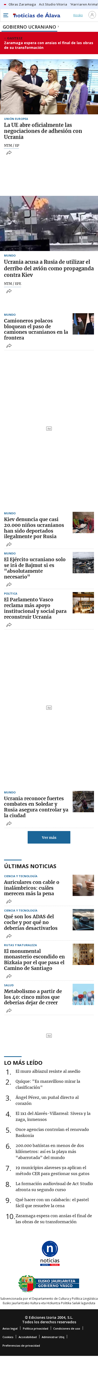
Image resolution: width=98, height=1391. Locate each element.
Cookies (8, 1337)
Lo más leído (23, 1062)
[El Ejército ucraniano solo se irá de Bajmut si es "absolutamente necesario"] (83, 562)
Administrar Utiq (53, 1337)
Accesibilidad (28, 1337)
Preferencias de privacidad (21, 1345)
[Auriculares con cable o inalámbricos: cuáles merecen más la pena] (83, 885)
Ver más (49, 837)
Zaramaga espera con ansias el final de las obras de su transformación (48, 45)
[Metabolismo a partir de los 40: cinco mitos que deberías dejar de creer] (83, 994)
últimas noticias (30, 866)
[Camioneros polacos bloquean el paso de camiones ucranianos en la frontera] (83, 324)
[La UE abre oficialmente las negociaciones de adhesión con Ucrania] (49, 86)
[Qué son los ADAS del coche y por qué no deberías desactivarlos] (83, 919)
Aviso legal (10, 1328)
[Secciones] (5, 15)
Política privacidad (35, 1328)
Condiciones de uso (66, 1328)
